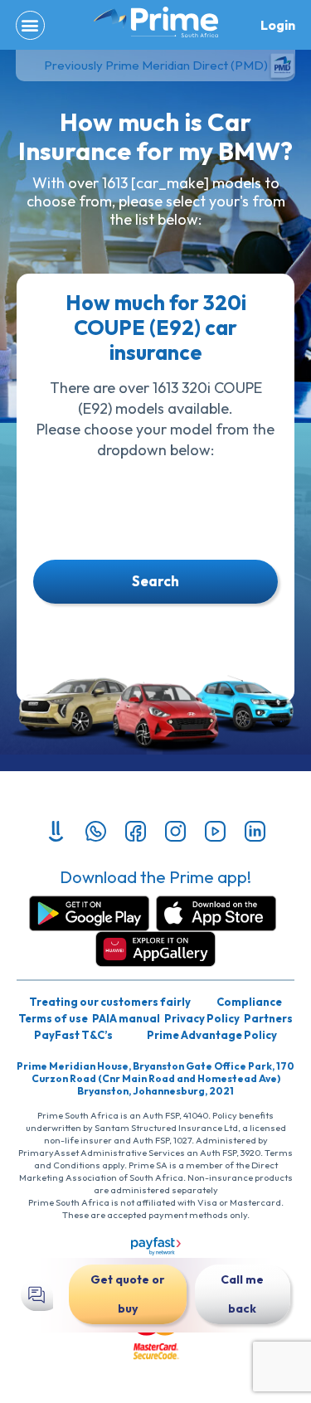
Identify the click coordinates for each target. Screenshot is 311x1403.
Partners (268, 1018)
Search (155, 581)
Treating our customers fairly (110, 1001)
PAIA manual (126, 1018)
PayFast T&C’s (73, 1034)
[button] (30, 25)
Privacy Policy (202, 1018)
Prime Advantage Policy (212, 1034)
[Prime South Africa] (156, 22)
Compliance (249, 1001)
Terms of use (53, 1018)
